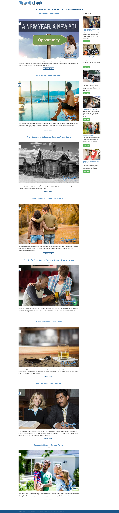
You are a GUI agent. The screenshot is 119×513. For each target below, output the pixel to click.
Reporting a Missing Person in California (91, 162)
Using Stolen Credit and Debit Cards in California (91, 30)
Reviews (87, 3)
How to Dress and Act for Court (48, 383)
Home (61, 3)
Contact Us (97, 3)
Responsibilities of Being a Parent (48, 445)
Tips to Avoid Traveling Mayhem (48, 75)
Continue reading (48, 68)
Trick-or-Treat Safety (88, 135)
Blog (92, 3)
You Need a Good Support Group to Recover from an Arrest (49, 260)
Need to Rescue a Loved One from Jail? (49, 198)
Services (73, 3)
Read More (86, 41)
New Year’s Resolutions (48, 13)
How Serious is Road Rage (90, 109)
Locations (79, 3)
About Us (67, 3)
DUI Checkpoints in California (49, 322)
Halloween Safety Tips (89, 57)
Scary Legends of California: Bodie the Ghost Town (49, 137)
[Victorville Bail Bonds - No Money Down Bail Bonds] (32, 3)
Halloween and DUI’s (88, 83)
